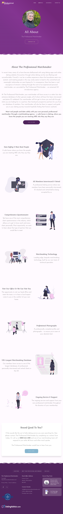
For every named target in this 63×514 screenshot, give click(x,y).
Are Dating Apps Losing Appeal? (54, 492)
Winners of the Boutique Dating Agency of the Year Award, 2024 (54, 482)
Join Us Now (31, 122)
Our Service (48, 2)
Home (35, 2)
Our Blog (47, 471)
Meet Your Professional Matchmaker (32, 471)
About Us (40, 2)
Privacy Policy (4, 482)
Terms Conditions (12, 482)
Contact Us (57, 2)
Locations (16, 471)
